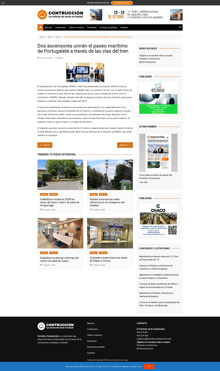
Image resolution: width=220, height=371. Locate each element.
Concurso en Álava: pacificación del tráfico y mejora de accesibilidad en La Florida (158, 285)
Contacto (124, 27)
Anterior (46, 145)
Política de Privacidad (95, 360)
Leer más (143, 182)
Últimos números (76, 27)
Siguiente (123, 145)
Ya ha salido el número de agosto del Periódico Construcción (155, 177)
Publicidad (92, 27)
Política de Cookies (111, 360)
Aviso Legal (123, 360)
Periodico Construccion (149, 59)
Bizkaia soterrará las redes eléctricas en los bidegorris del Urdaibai (107, 202)
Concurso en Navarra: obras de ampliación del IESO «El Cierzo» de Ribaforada (159, 304)
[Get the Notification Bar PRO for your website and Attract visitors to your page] (3, 3)
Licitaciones (60, 27)
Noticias (48, 27)
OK (149, 366)
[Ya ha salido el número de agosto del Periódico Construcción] (158, 153)
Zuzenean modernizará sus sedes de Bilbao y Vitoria (108, 259)
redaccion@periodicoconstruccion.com (154, 339)
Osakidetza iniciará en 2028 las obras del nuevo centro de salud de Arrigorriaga (59, 202)
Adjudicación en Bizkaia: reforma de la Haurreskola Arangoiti (156, 295)
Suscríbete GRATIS (122, 3)
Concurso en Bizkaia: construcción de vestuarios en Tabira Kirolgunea (155, 267)
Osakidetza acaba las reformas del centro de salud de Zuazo (59, 259)
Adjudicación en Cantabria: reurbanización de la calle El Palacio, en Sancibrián (159, 276)
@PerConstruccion (147, 62)
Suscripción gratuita (108, 27)
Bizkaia (60, 58)
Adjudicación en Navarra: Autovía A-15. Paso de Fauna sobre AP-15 (158, 258)
